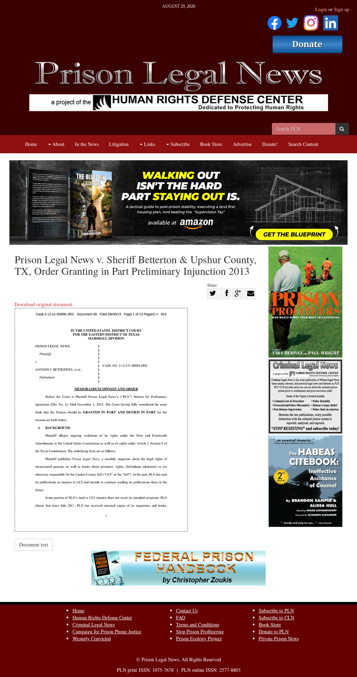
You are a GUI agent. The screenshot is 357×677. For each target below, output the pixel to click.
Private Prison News (279, 638)
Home (31, 144)
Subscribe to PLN (276, 610)
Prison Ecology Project (199, 638)
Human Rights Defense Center (102, 617)
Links (149, 144)
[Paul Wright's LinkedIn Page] (330, 20)
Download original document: (44, 304)
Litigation (119, 144)
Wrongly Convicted (92, 638)
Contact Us (187, 610)
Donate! (270, 144)
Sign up (341, 9)
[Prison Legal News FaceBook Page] (274, 20)
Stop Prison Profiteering (200, 631)
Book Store (211, 144)
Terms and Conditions (197, 624)
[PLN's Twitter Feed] (292, 20)
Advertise (242, 144)
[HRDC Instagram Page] (311, 20)
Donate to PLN (274, 631)
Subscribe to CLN (276, 617)
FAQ (180, 617)
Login (321, 9)
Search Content (303, 144)
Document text (33, 544)
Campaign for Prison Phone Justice (107, 631)
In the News (87, 144)
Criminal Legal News (94, 624)
